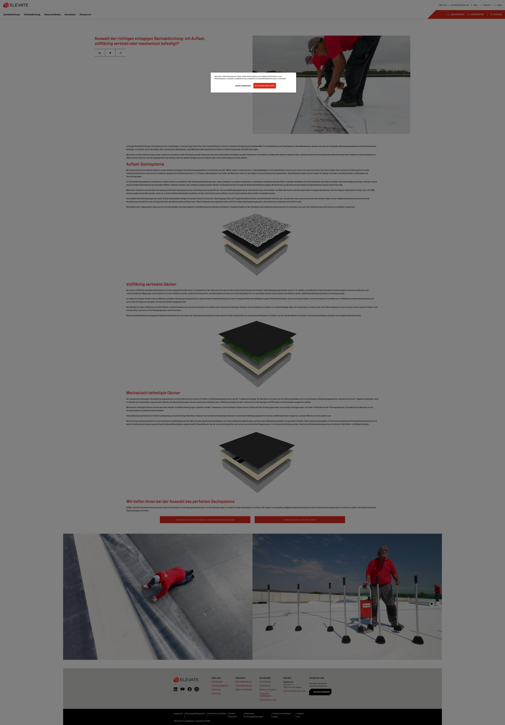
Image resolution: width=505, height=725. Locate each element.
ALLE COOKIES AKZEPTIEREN (264, 85)
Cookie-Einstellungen (243, 85)
